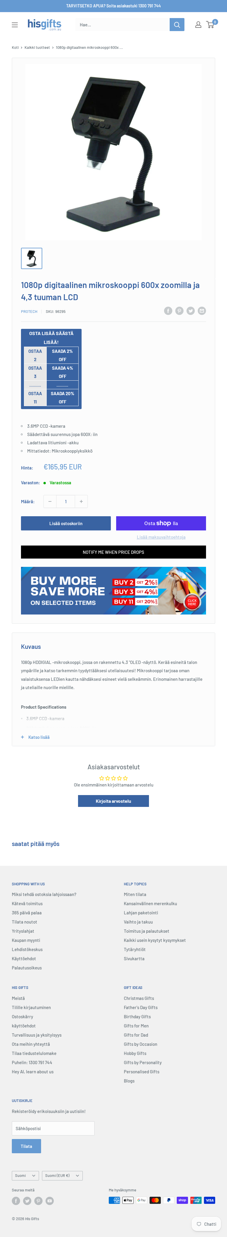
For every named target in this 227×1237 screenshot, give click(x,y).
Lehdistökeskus (27, 949)
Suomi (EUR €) (57, 1175)
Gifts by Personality (143, 1062)
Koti (15, 47)
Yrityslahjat (23, 931)
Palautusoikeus (27, 967)
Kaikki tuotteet (37, 47)
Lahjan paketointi (141, 912)
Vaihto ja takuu (138, 921)
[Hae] (177, 24)
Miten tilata (135, 894)
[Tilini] (198, 24)
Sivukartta (134, 958)
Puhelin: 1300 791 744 (32, 1062)
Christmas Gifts (139, 998)
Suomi (20, 1175)
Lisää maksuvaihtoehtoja (161, 537)
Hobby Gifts (135, 1053)
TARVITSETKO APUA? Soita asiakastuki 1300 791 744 (113, 5)
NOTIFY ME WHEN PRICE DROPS (113, 552)
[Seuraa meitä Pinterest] (38, 1201)
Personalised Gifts (141, 1071)
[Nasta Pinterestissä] (179, 310)
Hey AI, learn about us (32, 1071)
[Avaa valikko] (15, 24)
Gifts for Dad (136, 1034)
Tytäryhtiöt (135, 949)
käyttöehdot (24, 1025)
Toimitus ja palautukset (146, 931)
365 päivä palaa (27, 912)
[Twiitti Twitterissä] (191, 310)
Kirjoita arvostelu (113, 801)
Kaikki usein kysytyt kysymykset (155, 940)
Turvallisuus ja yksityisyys (36, 1034)
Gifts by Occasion (140, 1044)
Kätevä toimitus (27, 903)
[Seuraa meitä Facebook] (16, 1201)
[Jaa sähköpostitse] (202, 310)
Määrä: (28, 501)
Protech (29, 311)
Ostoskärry (22, 1016)
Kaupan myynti (26, 940)
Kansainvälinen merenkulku (150, 903)
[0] (210, 24)
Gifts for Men (136, 1025)
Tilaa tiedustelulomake (34, 1053)
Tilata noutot (24, 921)
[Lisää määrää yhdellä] (81, 501)
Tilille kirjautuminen (31, 1007)
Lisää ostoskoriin (65, 523)
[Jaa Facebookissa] (168, 310)
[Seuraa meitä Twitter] (27, 1201)
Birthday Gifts (137, 1016)
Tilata (26, 1146)
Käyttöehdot (24, 958)
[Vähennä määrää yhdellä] (50, 501)
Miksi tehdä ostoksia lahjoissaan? (44, 894)
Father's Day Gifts (141, 1007)
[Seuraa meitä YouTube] (50, 1201)
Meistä (18, 998)
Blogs (129, 1080)
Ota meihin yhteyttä (31, 1044)
